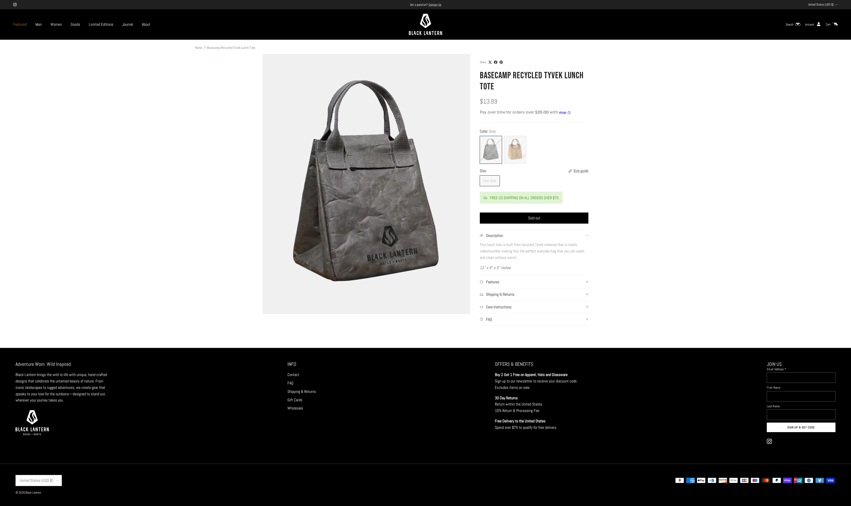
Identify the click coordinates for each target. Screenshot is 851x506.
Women (56, 24)
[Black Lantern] (425, 24)
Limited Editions (101, 24)
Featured (20, 24)
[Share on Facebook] (495, 62)
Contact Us (435, 5)
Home (198, 47)
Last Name (773, 406)
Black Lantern (33, 492)
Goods (75, 24)
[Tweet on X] (490, 62)
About (146, 24)
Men (38, 24)
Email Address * (776, 369)
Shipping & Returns (301, 391)
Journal (127, 24)
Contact (293, 374)
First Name (773, 388)
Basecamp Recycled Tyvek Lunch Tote (231, 47)
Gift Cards (294, 399)
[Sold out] (491, 150)
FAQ (290, 383)
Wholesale (295, 408)
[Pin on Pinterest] (501, 62)
